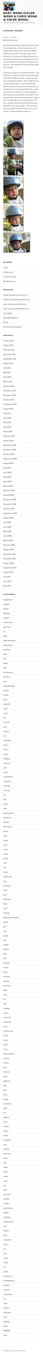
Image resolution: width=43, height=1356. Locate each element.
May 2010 (7, 422)
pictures (6, 1072)
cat (4, 736)
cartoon (6, 731)
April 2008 (7, 536)
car (4, 718)
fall (4, 868)
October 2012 (8, 341)
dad (4, 800)
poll (4, 1090)
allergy (6, 609)
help (5, 954)
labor (5, 990)
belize (5, 663)
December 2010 (9, 391)
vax (4, 1299)
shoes (5, 1135)
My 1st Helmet (10, 40)
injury (5, 972)
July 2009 (7, 468)
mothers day (8, 1031)
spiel (5, 1190)
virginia (6, 1308)
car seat (6, 722)
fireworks (7, 886)
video (5, 1303)
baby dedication (9, 641)
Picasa (5, 322)
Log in (5, 268)
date (5, 809)
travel (5, 1258)
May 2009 (7, 477)
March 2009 (8, 486)
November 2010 (9, 395)
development (8, 813)
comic (5, 772)
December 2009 (9, 445)
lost (4, 1004)
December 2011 (9, 354)
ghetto (6, 922)
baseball (6, 650)
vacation (6, 1285)
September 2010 (10, 404)
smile (5, 1172)
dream (5, 840)
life (4, 999)
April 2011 (7, 377)
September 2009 (10, 459)
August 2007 (8, 572)
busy (5, 700)
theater (6, 1231)
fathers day (7, 877)
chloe (5, 745)
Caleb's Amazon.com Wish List (15, 295)
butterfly (6, 704)
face (5, 863)
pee (4, 1067)
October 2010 (8, 400)
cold (5, 768)
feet (5, 881)
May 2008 (7, 531)
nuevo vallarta (8, 1054)
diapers (6, 822)
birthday (6, 677)
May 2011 (7, 373)
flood (5, 904)
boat (5, 681)
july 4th (6, 981)
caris (5, 727)
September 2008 (10, 513)
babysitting (7, 645)
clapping (6, 759)
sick (4, 1145)
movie (5, 1036)
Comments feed (9, 277)
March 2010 (8, 432)
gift (4, 927)
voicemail (7, 1313)
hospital (6, 963)
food (5, 908)
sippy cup (7, 1154)
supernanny (8, 1208)
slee (5, 1163)
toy (4, 1249)
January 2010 (8, 441)
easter (5, 854)
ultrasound (7, 1276)
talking (6, 1213)
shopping (7, 1140)
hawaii (5, 945)
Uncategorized (9, 1281)
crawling (6, 786)
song (5, 1181)
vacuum (6, 1290)
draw (5, 836)
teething (6, 1217)
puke (5, 1108)
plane (5, 1076)
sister (5, 1158)
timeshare (7, 1240)
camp (5, 713)
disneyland (7, 827)
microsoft (7, 1017)
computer (7, 781)
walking (6, 1322)
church (6, 750)
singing (6, 1149)
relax (5, 1122)
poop (5, 1095)
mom (5, 1026)
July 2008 (7, 522)
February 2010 (9, 436)
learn (5, 995)
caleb (5, 709)
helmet (6, 949)
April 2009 (7, 482)
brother (6, 691)
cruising (6, 790)
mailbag (6, 1008)
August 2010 (8, 409)
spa (4, 1185)
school (5, 1131)
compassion (8, 777)
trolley (5, 1263)
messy (5, 1013)
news (5, 1049)
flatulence (7, 899)
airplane (6, 604)
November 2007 (9, 559)
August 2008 (8, 518)
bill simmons (8, 672)
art (4, 632)
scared (6, 1126)
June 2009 (7, 472)
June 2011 (7, 368)
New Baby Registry (10, 318)
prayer (5, 1099)
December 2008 (9, 500)
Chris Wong (7, 313)
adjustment (7, 600)
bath (5, 654)
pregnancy (7, 1104)
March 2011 (7, 382)
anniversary (7, 622)
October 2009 (8, 454)
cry (4, 795)
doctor (5, 831)
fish (4, 895)
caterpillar (7, 740)
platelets (6, 1081)
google (6, 936)
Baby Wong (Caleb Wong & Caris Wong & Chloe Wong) (20, 16)
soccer (6, 1176)
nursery (6, 1058)
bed (4, 659)
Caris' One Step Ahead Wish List (16, 309)
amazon (6, 618)
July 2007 (7, 577)
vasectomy (7, 1294)
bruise (5, 695)
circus (5, 754)
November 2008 (9, 504)
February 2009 (9, 491)
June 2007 (7, 581)
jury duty (6, 986)
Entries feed (8, 272)
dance (5, 804)
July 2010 (7, 413)
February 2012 (8, 350)
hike (5, 958)
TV (4, 1267)
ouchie (6, 1063)
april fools (7, 627)
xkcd (5, 1335)
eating (5, 858)
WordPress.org (9, 281)
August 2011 (8, 363)
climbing (6, 763)
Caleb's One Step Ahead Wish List (16, 300)
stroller (6, 1204)
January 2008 (8, 550)
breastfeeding (8, 686)
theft (5, 1235)
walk (5, 1317)
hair (4, 940)
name (5, 1045)
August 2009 (8, 463)
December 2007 (9, 554)
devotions (7, 818)
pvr (4, 1113)
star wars (6, 1194)
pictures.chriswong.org (12, 327)
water (5, 1326)
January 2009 (8, 495)
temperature (8, 1222)
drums (5, 849)
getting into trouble (11, 918)
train (5, 1254)
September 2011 (9, 359)
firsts (5, 890)
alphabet (6, 613)
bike (5, 668)
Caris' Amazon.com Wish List (14, 304)
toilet (5, 1244)
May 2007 (7, 586)
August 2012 (8, 345)
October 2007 (8, 563)
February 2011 (8, 386)
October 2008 (8, 509)
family (5, 872)
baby (5, 636)
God (5, 931)
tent (5, 1226)
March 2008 (8, 540)
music (5, 1040)
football (6, 913)
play (5, 1086)
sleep (5, 1167)
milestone (7, 1022)
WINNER (6, 1331)
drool (5, 845)
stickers (6, 1199)
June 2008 (7, 527)
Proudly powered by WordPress (14, 1351)
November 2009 (9, 450)
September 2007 (10, 568)
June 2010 (7, 418)
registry (6, 1117)
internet (6, 977)
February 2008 (9, 545)
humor (5, 968)
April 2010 (7, 427)
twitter (6, 1272)
